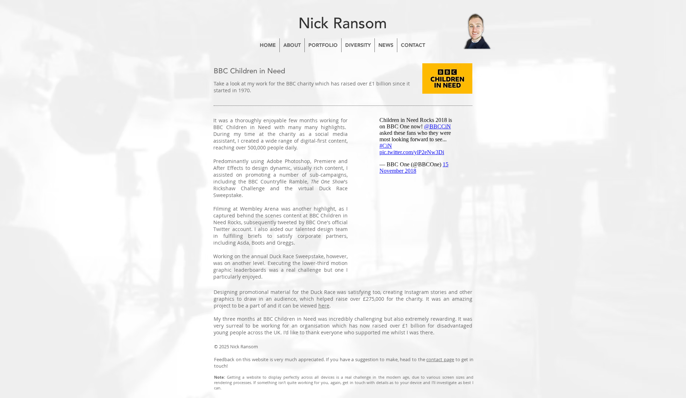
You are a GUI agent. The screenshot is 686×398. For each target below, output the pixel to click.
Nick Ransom (342, 23)
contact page (440, 359)
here (323, 305)
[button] (292, 45)
